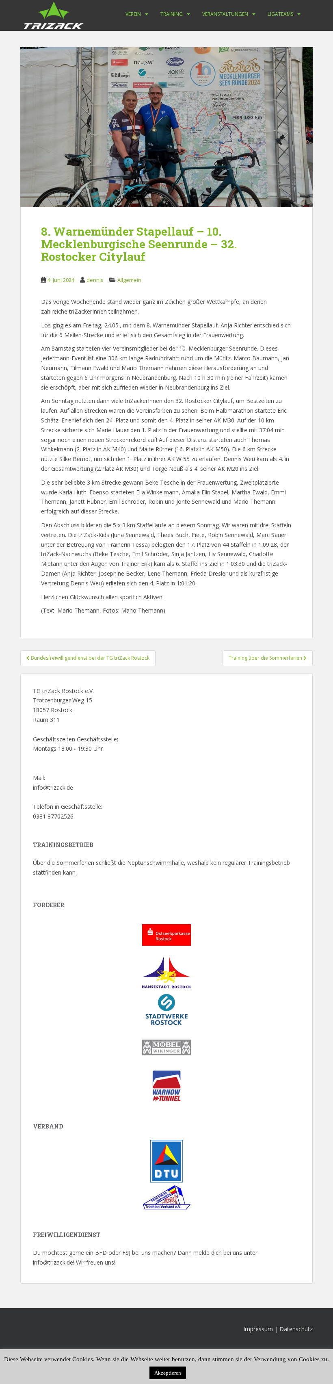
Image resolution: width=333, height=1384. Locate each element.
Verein (133, 14)
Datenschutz (296, 1329)
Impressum (258, 1329)
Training (171, 14)
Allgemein (129, 280)
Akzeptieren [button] (167, 1373)
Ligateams (280, 14)
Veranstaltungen (225, 14)
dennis (95, 280)
